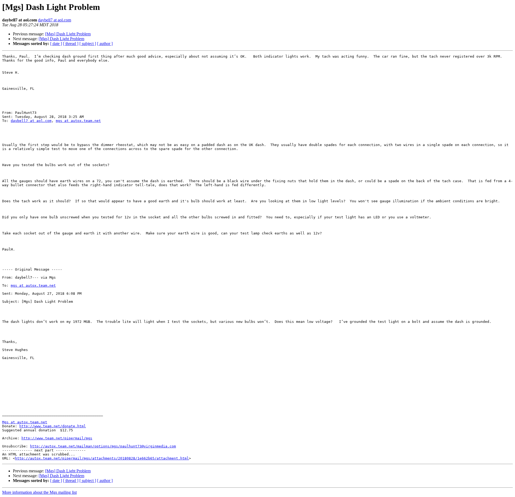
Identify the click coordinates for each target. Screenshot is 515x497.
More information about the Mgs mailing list (39, 492)
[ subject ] (87, 43)
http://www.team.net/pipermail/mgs (56, 438)
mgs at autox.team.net (78, 121)
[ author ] (105, 43)
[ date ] (56, 43)
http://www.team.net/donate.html (52, 426)
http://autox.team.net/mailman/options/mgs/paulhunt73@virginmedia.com (103, 446)
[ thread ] (70, 43)
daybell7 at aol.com (54, 20)
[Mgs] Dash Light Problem (68, 34)
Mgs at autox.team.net (24, 422)
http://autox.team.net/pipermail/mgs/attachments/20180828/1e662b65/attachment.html (102, 458)
